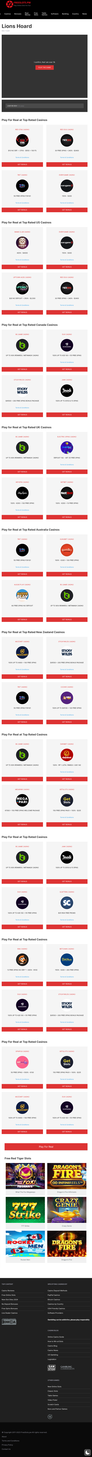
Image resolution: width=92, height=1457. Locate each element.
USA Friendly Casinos (56, 1308)
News (84, 14)
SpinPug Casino (22, 1051)
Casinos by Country (55, 1304)
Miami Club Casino (22, 232)
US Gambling (53, 1355)
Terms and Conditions (10, 1441)
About (4, 1436)
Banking (65, 14)
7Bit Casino (22, 175)
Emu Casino (22, 949)
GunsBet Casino (67, 539)
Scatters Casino (67, 892)
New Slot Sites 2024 (10, 1299)
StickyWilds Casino (22, 380)
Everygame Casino (67, 175)
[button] (87, 1452)
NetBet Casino (67, 482)
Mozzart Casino (22, 641)
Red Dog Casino (67, 129)
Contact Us (6, 1449)
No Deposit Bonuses (10, 1304)
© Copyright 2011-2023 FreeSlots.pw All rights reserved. (24, 1432)
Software (54, 14)
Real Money (27, 14)
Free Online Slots (8, 1295)
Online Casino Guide (56, 1337)
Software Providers (55, 1313)
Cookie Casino (67, 687)
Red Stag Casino (22, 129)
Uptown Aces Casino (22, 277)
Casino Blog (52, 1346)
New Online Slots (54, 1387)
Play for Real (46, 1146)
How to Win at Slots (55, 1341)
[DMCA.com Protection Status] (9, 1321)
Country (75, 14)
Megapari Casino (22, 789)
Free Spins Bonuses (10, 1308)
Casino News (53, 1350)
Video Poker (52, 1400)
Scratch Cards (53, 1404)
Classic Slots (53, 1391)
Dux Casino (67, 334)
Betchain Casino (67, 949)
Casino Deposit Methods (57, 1290)
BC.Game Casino (22, 334)
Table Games (44, 14)
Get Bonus (22, 164)
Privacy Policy (7, 1445)
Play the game (44, 67)
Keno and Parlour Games (57, 1409)
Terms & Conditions (22, 157)
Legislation (52, 1359)
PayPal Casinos (54, 1295)
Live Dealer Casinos (10, 1313)
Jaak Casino (67, 380)
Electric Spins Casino (66, 437)
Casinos (7, 14)
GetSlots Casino (67, 789)
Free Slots (36, 14)
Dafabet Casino (67, 744)
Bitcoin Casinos (54, 1299)
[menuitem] (7, 13)
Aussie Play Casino (22, 585)
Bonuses (17, 14)
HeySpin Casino (22, 482)
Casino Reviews (8, 1290)
